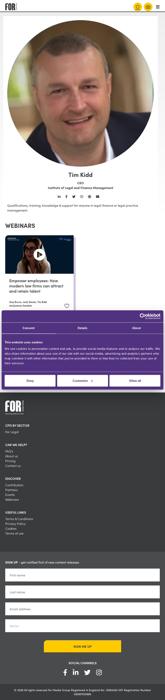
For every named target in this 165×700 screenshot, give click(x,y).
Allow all (135, 380)
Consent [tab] (29, 328)
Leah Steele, (29, 302)
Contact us (13, 465)
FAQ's (9, 451)
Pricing (10, 460)
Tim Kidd (42, 302)
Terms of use (14, 533)
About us (11, 456)
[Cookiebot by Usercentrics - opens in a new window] (142, 316)
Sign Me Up (82, 646)
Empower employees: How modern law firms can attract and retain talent (36, 286)
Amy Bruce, (15, 302)
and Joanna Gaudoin (20, 305)
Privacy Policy (15, 523)
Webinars (12, 499)
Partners (11, 489)
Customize (80, 380)
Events (10, 494)
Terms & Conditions (19, 518)
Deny (30, 380)
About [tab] (136, 328)
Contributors (14, 485)
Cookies (10, 528)
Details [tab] (83, 328)
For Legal (12, 431)
